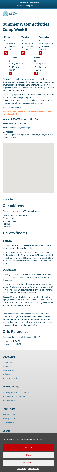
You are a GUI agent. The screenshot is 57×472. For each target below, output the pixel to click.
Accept (28, 447)
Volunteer (7, 374)
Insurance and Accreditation (15, 396)
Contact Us (7, 362)
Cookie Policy (22, 469)
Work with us (8, 370)
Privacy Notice (33, 469)
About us (7, 366)
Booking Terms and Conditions (16, 392)
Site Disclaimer (9, 414)
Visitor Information (11, 378)
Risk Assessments (10, 400)
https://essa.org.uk (23, 128)
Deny (28, 455)
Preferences (28, 462)
